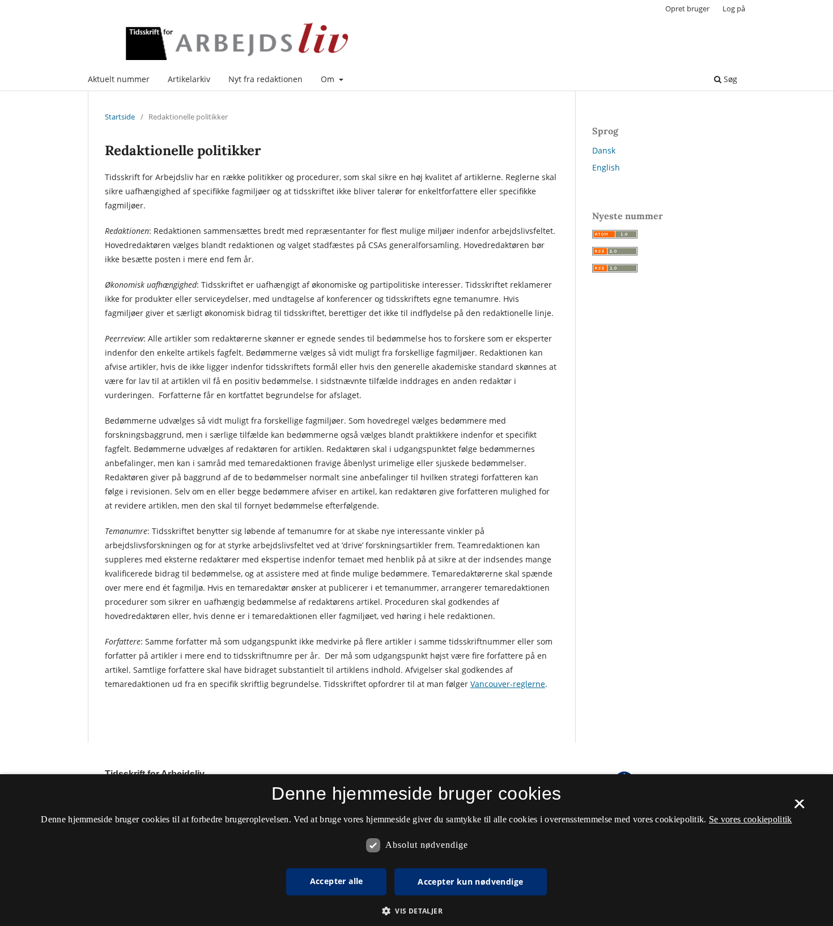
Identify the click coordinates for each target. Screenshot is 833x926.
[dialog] (416, 850)
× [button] (799, 808)
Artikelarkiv (189, 79)
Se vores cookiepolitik (750, 819)
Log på (733, 8)
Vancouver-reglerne (507, 684)
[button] (416, 911)
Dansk (603, 150)
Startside (120, 117)
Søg (729, 79)
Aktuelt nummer (119, 79)
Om (329, 79)
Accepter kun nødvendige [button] (470, 881)
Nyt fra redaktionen (265, 79)
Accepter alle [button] (336, 881)
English (606, 167)
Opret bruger (687, 8)
